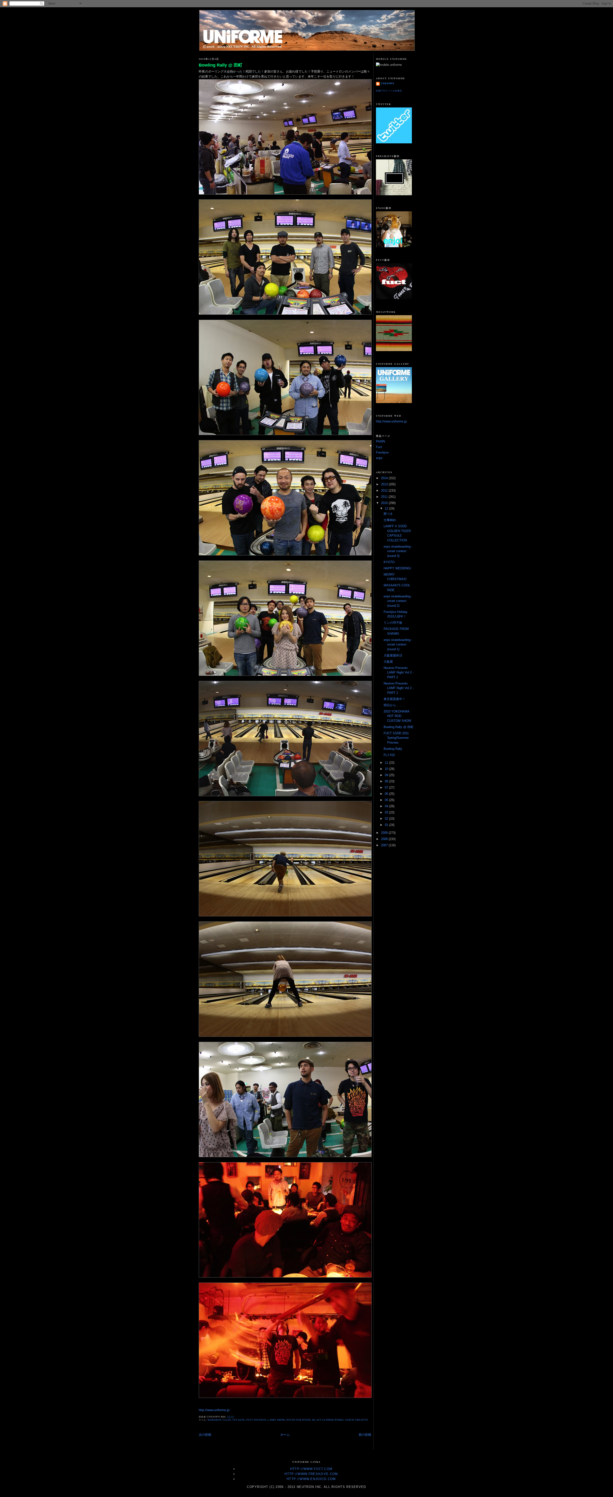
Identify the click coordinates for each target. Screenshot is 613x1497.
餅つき (388, 514)
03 (387, 812)
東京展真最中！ (394, 699)
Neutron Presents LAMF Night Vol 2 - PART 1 (399, 688)
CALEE (226, 1419)
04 (387, 806)
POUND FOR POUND (298, 1419)
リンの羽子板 (393, 622)
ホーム (285, 1434)
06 (387, 794)
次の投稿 (205, 1434)
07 (387, 787)
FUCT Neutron (256, 1419)
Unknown (387, 83)
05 (387, 800)
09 (387, 775)
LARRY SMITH (276, 1419)
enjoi (379, 458)
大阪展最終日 (393, 655)
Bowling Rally (393, 749)
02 (387, 818)
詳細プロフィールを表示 (389, 90)
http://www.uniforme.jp (214, 1410)
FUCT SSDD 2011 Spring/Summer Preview (396, 737)
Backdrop (214, 1419)
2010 (385, 503)
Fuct (379, 447)
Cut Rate (239, 1419)
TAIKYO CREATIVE (356, 1419)
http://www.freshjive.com (311, 1474)
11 (387, 762)
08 (387, 781)
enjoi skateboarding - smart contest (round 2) (398, 600)
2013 (385, 484)
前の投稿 (365, 1434)
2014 (385, 478)
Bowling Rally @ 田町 (220, 65)
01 (387, 825)
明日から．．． (394, 705)
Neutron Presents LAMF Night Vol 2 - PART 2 (399, 672)
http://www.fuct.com (311, 1469)
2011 (385, 497)
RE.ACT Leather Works (328, 1419)
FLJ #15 (389, 755)
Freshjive (382, 452)
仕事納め (390, 520)
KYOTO (389, 562)
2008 (385, 839)
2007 (385, 845)
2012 (385, 490)
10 (387, 769)
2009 (385, 833)
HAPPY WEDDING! (397, 568)
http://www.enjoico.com (311, 1479)
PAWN (380, 441)
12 (387, 508)
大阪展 (388, 661)
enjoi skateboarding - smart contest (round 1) (398, 644)
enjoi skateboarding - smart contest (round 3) (398, 551)
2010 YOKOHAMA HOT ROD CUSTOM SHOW (397, 716)
